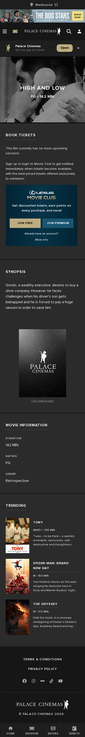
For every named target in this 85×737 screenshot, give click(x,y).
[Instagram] (33, 681)
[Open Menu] (4, 31)
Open (64, 48)
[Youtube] (60, 681)
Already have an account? (42, 233)
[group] (42, 4)
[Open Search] (69, 31)
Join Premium (58, 223)
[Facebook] (24, 681)
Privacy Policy (42, 669)
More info (41, 240)
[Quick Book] (15, 31)
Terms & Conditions (42, 659)
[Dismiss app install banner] (78, 48)
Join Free (25, 223)
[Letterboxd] (42, 681)
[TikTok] (51, 681)
